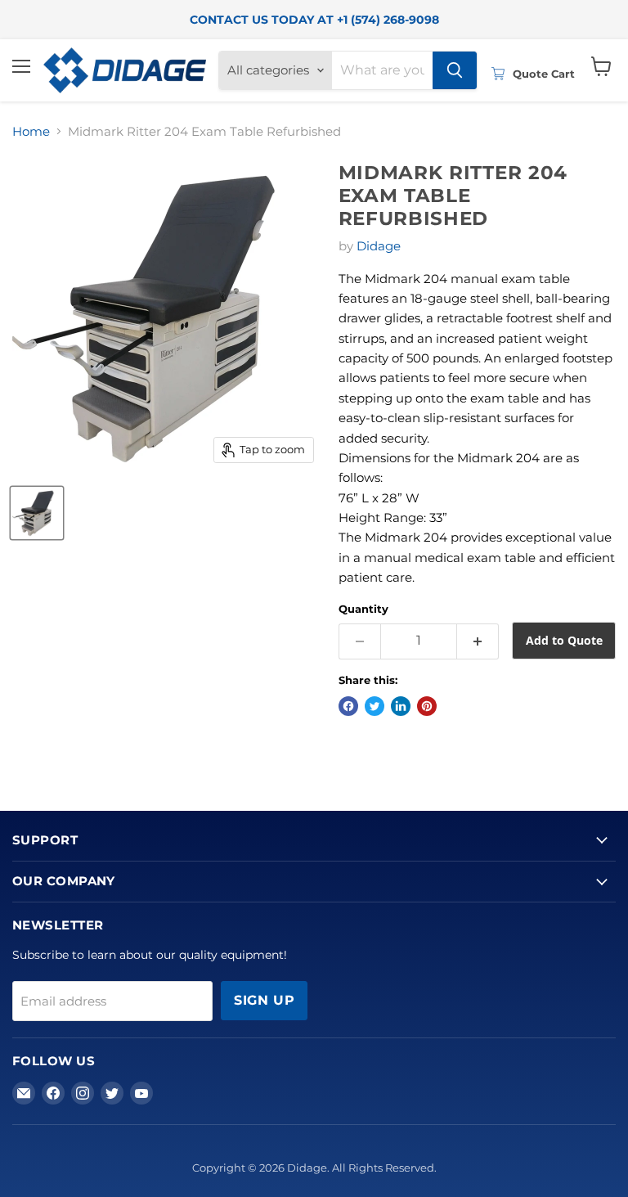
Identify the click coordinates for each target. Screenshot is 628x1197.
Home (31, 131)
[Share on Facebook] (348, 706)
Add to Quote (564, 640)
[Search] (455, 70)
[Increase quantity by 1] (478, 641)
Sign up (264, 1000)
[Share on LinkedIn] (400, 706)
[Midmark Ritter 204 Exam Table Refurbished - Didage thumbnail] (37, 513)
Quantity (363, 609)
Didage (379, 246)
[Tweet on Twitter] (374, 706)
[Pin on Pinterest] (427, 706)
